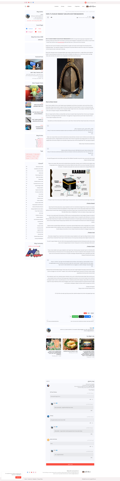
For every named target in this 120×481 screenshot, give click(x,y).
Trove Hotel (34, 194)
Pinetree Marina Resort (34, 236)
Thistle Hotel (34, 179)
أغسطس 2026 (39, 139)
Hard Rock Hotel (34, 171)
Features (69, 6)
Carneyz (51, 415)
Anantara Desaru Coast (34, 181)
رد (92, 399)
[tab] (83, 6)
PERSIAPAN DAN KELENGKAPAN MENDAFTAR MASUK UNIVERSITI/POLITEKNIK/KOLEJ (37, 127)
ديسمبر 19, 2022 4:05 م (90, 416)
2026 (41, 138)
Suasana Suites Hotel (34, 202)
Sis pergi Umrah (61, 42)
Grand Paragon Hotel (34, 185)
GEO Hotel (34, 213)
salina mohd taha (53, 439)
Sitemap (62, 6)
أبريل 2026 (40, 144)
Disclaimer (56, 6)
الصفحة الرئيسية (92, 11)
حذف (90, 399)
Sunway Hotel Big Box (34, 238)
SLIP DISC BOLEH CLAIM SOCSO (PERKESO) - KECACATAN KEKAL (37, 113)
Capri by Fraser (34, 198)
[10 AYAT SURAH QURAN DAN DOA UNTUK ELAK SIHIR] (28, 120)
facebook (31, 29)
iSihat (36, 158)
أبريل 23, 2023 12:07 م (90, 440)
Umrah (87, 11)
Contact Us (30, 479)
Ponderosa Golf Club (34, 192)
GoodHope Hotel (34, 232)
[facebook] (33, 2)
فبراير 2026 (40, 147)
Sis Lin (91, 328)
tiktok (39, 29)
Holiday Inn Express (34, 215)
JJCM (37, 156)
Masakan (28, 158)
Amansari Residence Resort (34, 206)
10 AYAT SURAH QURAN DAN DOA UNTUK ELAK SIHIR (37, 120)
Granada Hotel (34, 221)
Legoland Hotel (34, 230)
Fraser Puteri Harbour (34, 211)
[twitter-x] (31, 2)
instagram (30, 32)
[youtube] (29, 2)
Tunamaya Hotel (34, 228)
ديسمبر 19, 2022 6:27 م (89, 404)
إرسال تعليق (70, 464)
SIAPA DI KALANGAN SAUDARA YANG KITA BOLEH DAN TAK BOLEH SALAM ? (37, 105)
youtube (39, 32)
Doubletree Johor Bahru (34, 168)
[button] (28, 6)
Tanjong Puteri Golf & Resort (34, 204)
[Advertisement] (70, 29)
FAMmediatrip (36, 154)
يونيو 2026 (40, 142)
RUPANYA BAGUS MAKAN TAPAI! (71, 351)
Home (83, 6)
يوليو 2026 (40, 141)
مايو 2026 (40, 143)
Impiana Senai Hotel (34, 190)
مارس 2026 (39, 146)
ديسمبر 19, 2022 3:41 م (90, 393)
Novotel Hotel (34, 234)
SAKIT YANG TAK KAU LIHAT (36, 72)
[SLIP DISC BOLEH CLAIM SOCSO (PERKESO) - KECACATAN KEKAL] (28, 112)
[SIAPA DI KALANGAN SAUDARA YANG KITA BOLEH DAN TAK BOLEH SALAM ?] (28, 105)
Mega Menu (77, 6)
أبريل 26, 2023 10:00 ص (89, 451)
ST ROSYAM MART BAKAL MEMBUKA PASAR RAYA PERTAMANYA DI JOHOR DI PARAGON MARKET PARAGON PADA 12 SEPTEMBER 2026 (87, 353)
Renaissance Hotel (34, 166)
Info (88, 313)
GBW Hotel (34, 173)
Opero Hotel (34, 196)
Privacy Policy (40, 479)
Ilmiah (34, 156)
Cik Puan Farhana (53, 392)
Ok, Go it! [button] (18, 477)
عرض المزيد (49, 336)
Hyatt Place (34, 223)
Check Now (18, 474)
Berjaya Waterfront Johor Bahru (34, 209)
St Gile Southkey (34, 200)
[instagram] (26, 2)
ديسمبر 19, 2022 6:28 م (89, 427)
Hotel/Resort (28, 156)
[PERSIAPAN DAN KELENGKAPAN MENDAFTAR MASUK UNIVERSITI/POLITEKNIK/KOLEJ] (28, 127)
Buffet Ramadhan (29, 154)
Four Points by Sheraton (34, 219)
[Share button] (70, 316)
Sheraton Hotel (34, 225)
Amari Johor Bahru (34, 177)
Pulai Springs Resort (34, 175)
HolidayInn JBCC (34, 187)
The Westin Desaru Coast (34, 183)
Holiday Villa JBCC (34, 217)
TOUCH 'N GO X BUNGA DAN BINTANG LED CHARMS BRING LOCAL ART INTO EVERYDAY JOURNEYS (54, 353)
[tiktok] (25, 2)
